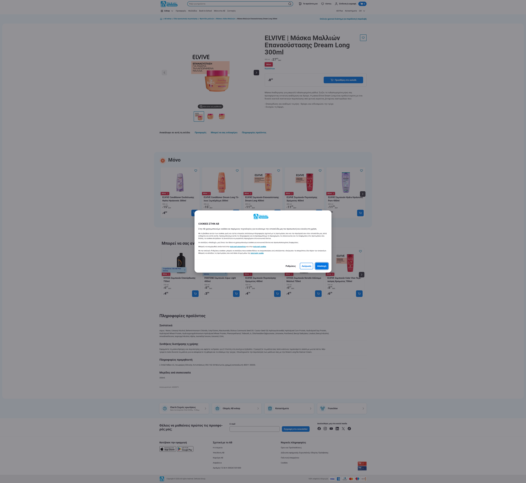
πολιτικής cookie (257, 253)
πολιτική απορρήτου (238, 247)
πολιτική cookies (259, 247)
